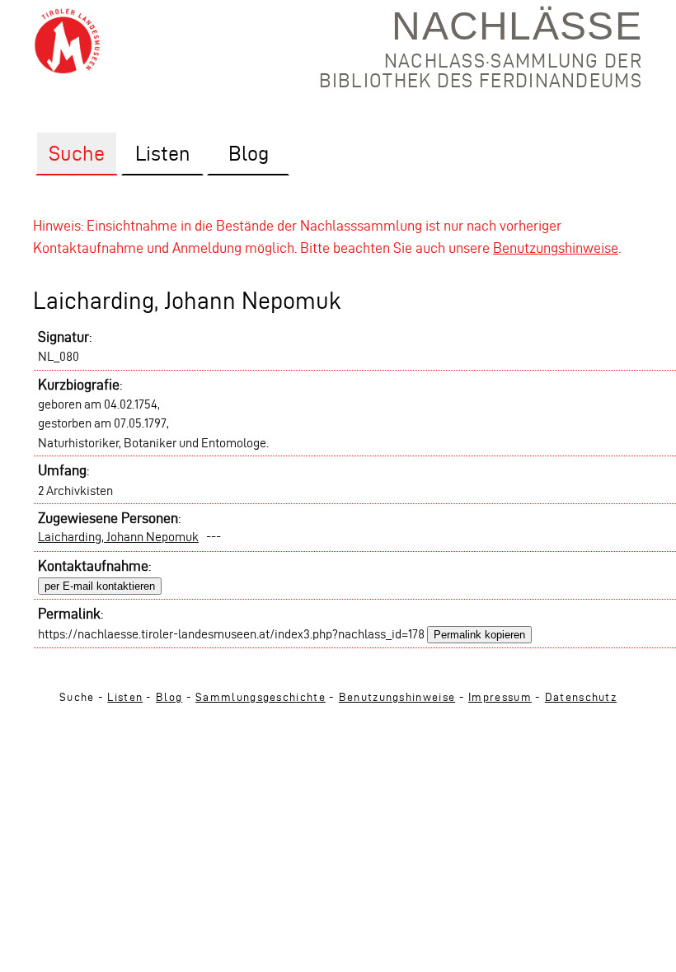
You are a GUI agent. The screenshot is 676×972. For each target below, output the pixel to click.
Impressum (500, 697)
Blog (169, 697)
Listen (125, 697)
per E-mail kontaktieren (100, 586)
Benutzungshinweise (555, 247)
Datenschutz (581, 697)
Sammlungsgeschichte (260, 697)
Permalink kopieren (479, 635)
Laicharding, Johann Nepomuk (118, 537)
